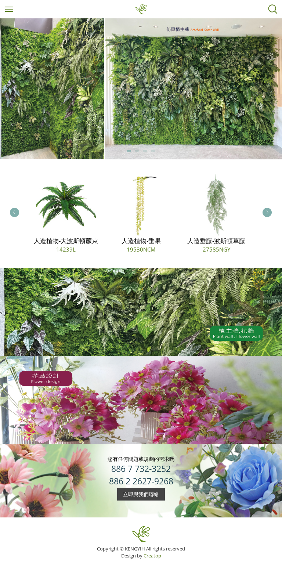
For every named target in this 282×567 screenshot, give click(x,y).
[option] (141, 88)
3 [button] (145, 152)
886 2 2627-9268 (141, 481)
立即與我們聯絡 (141, 494)
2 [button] (137, 152)
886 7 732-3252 (141, 468)
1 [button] (129, 152)
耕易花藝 (141, 9)
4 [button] (153, 152)
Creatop (152, 555)
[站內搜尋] (273, 9)
